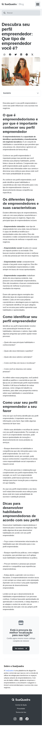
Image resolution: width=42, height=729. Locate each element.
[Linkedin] (21, 718)
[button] (37, 4)
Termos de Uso (21, 712)
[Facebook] (27, 718)
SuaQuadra (9, 670)
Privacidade (21, 708)
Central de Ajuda (21, 705)
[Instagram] (15, 718)
